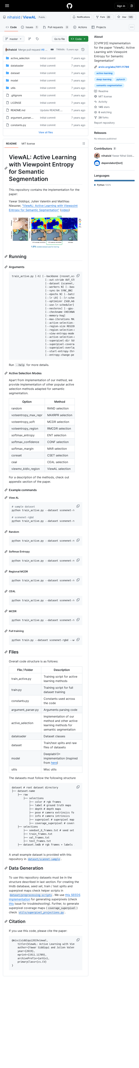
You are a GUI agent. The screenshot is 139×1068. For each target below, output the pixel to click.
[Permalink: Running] (6, 256)
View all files (46, 132)
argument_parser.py (23, 117)
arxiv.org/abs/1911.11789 (113, 66)
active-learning (104, 73)
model (14, 80)
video (65, 210)
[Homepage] (69, 6)
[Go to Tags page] (37, 39)
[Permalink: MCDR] (6, 611)
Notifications (83, 17)
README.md (18, 110)
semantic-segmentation (109, 85)
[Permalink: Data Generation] (6, 868)
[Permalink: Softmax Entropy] (6, 551)
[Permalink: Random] (6, 531)
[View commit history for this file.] (83, 49)
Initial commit (48, 58)
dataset (15, 73)
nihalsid (13, 17)
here (54, 762)
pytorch (121, 79)
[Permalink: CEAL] (6, 591)
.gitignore (16, 95)
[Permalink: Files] (6, 651)
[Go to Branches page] (29, 39)
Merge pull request (29, 49)
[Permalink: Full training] (6, 631)
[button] (78, 275)
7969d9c (60, 49)
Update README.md (52, 110)
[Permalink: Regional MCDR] (6, 571)
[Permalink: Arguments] (6, 266)
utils (13, 87)
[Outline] (84, 143)
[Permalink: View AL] (6, 497)
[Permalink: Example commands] (6, 489)
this (11, 903)
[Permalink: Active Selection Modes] (6, 373)
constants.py (18, 125)
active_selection (20, 58)
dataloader (17, 65)
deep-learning (103, 79)
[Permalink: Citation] (6, 921)
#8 (43, 49)
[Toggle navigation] (7, 5)
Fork (105, 17)
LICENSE (16, 102)
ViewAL (29, 17)
